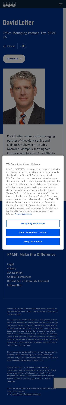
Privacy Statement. (23, 214)
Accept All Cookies (33, 241)
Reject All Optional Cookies (33, 232)
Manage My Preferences (33, 223)
